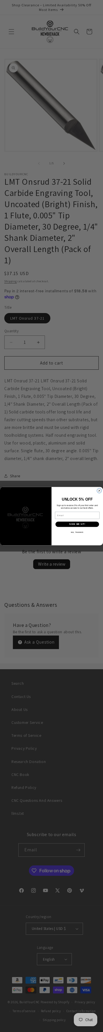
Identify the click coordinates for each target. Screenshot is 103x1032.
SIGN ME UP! (77, 524)
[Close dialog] (99, 490)
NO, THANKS (77, 532)
